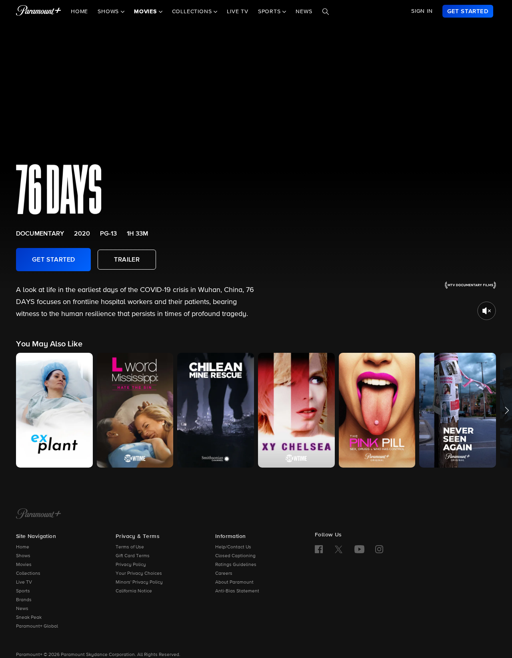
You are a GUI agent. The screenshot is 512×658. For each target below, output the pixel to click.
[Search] (325, 11)
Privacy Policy (131, 564)
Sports (23, 591)
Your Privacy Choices (139, 573)
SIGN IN (422, 11)
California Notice (134, 591)
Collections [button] (193, 11)
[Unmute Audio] (486, 311)
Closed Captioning (235, 556)
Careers (223, 573)
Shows (23, 556)
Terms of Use (130, 547)
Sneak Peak (29, 617)
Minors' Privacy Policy (139, 582)
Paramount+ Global (37, 626)
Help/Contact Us (233, 547)
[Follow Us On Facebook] (319, 549)
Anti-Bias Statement (237, 591)
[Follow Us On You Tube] (359, 549)
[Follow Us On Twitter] (339, 548)
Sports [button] (270, 11)
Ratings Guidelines (235, 564)
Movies (24, 564)
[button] (54, 410)
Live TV (237, 11)
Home (79, 11)
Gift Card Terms (133, 556)
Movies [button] (146, 11)
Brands (24, 600)
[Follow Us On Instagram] (379, 549)
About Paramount (234, 582)
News (304, 11)
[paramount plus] (38, 11)
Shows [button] (109, 11)
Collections (28, 573)
